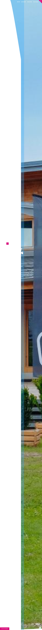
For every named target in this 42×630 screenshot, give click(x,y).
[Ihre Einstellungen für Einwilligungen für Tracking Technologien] (40, 628)
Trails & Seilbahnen (35, 2)
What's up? (18, 2)
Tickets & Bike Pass (29, 2)
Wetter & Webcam (23, 2)
